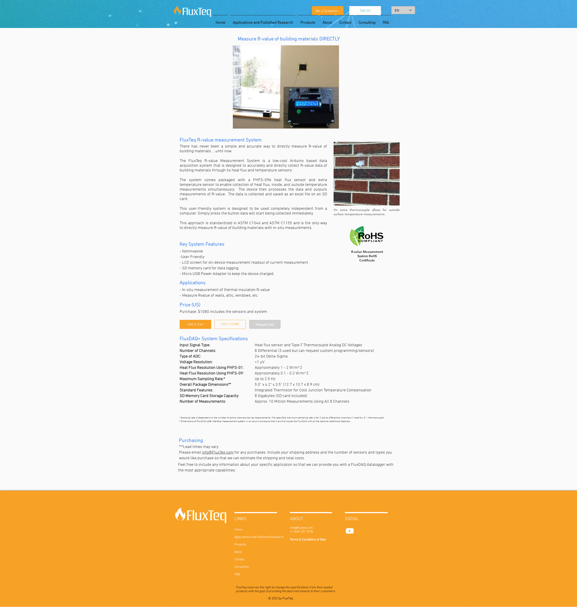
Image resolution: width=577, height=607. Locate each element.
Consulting (241, 567)
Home (238, 530)
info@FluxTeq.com (218, 452)
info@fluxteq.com (301, 528)
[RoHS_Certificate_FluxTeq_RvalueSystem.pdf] (367, 237)
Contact (239, 559)
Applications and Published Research (247, 537)
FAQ (237, 574)
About (238, 552)
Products (240, 545)
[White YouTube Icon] (350, 531)
